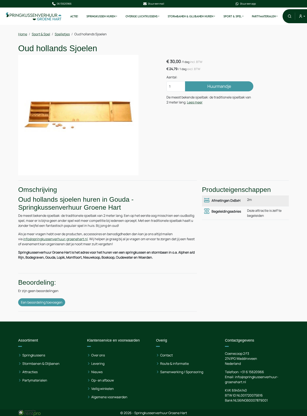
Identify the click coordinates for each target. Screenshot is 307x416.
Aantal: (172, 77)
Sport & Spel (232, 16)
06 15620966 (64, 3)
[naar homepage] (34, 16)
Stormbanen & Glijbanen (41, 363)
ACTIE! (74, 16)
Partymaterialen (264, 16)
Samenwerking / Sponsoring (181, 372)
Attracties (30, 372)
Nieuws (97, 372)
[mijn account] (301, 16)
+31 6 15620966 (252, 372)
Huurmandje (219, 86)
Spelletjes (62, 34)
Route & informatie (174, 363)
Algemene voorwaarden (109, 397)
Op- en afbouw (102, 380)
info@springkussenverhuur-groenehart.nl (55, 239)
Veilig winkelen (102, 388)
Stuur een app (248, 3)
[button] (290, 16)
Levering (97, 363)
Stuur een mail (156, 3)
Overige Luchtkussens (141, 16)
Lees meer (195, 102)
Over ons (98, 355)
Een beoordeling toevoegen (41, 302)
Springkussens (33, 355)
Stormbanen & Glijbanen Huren (190, 16)
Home (22, 34)
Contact (166, 355)
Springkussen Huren (100, 16)
